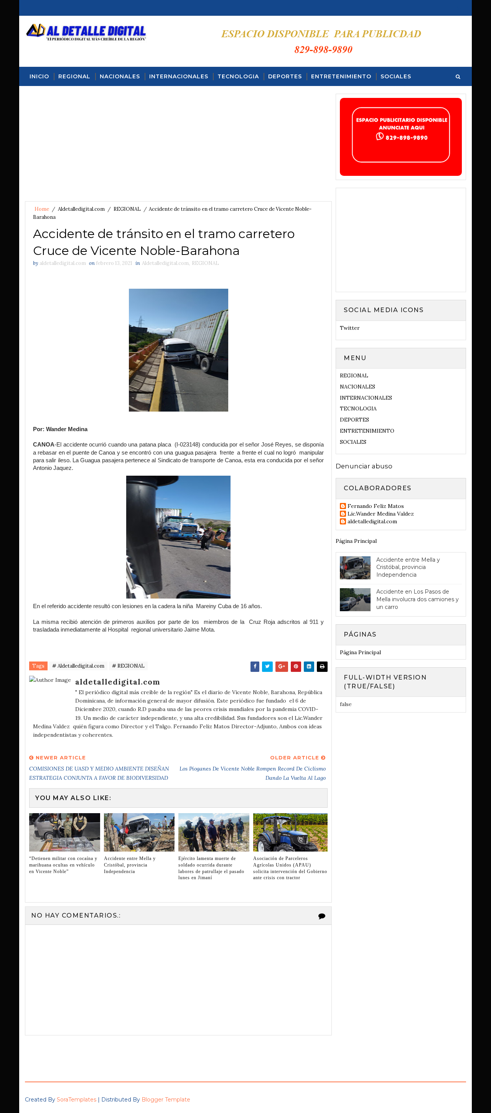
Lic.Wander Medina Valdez (381, 514)
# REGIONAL (128, 666)
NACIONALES (120, 76)
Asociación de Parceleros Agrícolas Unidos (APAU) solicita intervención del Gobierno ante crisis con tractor (290, 868)
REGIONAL (74, 76)
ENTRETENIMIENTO (341, 76)
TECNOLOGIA (238, 76)
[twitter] (459, 7)
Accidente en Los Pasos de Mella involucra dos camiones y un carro (417, 599)
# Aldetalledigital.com (78, 666)
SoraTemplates (76, 1099)
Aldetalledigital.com (81, 209)
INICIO (39, 76)
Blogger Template (166, 1099)
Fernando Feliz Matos (376, 506)
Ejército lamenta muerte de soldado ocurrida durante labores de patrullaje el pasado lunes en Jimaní (211, 868)
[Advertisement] (178, 147)
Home (42, 209)
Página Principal (356, 540)
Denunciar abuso (364, 466)
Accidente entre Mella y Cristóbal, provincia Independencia (130, 865)
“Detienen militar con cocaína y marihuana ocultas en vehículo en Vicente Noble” (63, 865)
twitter (350, 327)
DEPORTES (285, 76)
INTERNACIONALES (178, 76)
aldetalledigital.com (372, 521)
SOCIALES (396, 76)
